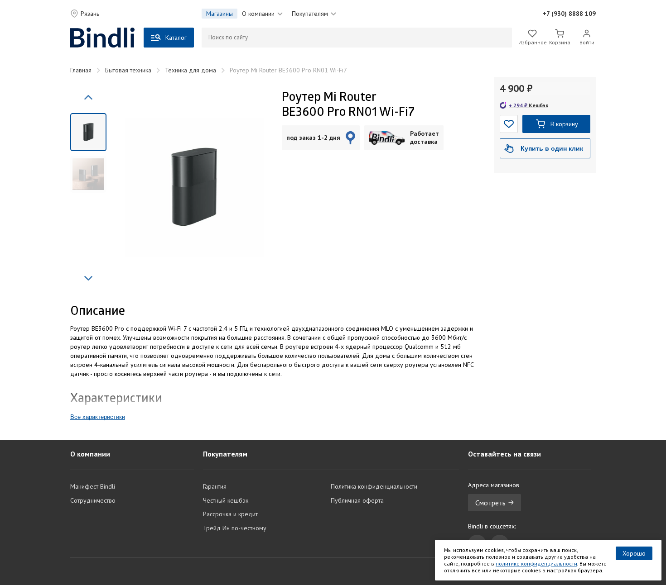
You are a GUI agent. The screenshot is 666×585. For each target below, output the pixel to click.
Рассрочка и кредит (230, 514)
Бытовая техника (128, 70)
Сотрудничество (93, 500)
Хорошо (634, 553)
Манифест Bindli (92, 486)
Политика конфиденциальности (374, 486)
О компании (258, 14)
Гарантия (215, 486)
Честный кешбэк (225, 500)
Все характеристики (97, 417)
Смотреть (490, 502)
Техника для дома (190, 70)
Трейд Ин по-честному (234, 528)
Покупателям (310, 14)
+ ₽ (528, 105)
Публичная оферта (357, 500)
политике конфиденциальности (536, 563)
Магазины (219, 14)
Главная (81, 70)
